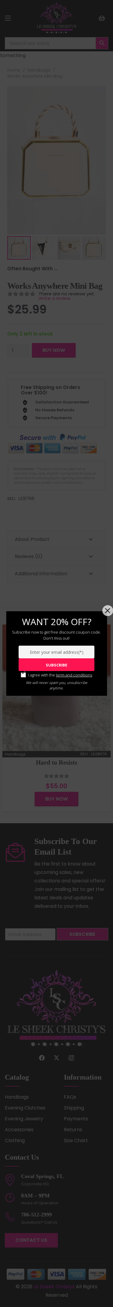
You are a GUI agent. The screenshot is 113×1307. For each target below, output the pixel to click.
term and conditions (74, 675)
